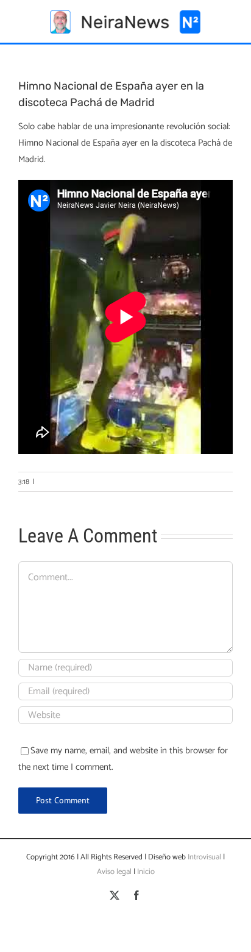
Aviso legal (114, 871)
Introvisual (203, 857)
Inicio (146, 871)
